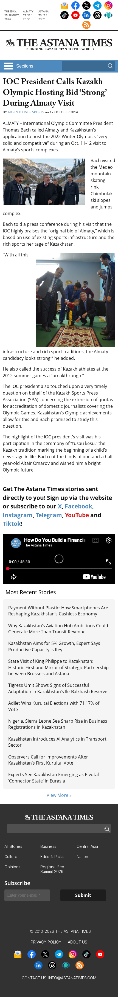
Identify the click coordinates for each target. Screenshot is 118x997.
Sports (38, 112)
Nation (82, 856)
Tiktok (12, 523)
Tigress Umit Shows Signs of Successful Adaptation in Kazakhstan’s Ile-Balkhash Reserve (57, 688)
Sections (24, 66)
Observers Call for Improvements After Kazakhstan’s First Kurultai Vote (48, 760)
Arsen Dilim (18, 112)
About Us (77, 942)
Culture (10, 856)
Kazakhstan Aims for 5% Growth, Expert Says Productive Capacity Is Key (54, 646)
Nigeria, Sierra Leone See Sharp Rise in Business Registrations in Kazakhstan (57, 724)
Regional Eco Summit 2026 (52, 869)
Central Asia (87, 846)
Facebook (78, 506)
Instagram (18, 515)
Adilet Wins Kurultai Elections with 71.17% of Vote (53, 706)
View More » (59, 795)
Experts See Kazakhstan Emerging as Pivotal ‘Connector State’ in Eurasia (53, 777)
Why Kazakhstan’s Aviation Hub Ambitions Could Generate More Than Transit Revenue (58, 629)
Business (48, 846)
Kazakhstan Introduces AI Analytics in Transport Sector (57, 742)
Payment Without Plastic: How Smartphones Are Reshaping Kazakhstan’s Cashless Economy (58, 611)
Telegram (49, 515)
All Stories (13, 846)
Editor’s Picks (52, 856)
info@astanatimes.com (72, 977)
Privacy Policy (46, 942)
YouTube (77, 515)
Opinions (12, 866)
